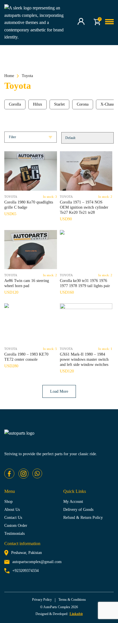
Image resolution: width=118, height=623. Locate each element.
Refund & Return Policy (83, 517)
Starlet (59, 104)
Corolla (15, 104)
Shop (8, 501)
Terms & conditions (72, 600)
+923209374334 (25, 570)
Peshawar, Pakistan (26, 553)
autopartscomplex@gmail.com (37, 562)
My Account (73, 501)
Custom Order (15, 525)
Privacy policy (42, 600)
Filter (12, 137)
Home (9, 76)
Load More (59, 391)
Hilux (37, 104)
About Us (12, 509)
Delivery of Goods (78, 509)
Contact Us (13, 517)
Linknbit (76, 614)
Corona (82, 104)
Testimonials (14, 533)
